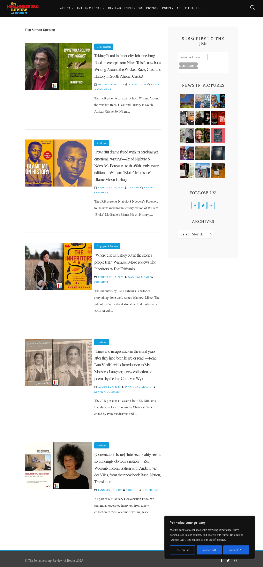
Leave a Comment (107, 391)
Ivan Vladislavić (138, 386)
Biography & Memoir (107, 246)
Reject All (209, 550)
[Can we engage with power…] (202, 118)
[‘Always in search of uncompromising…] (187, 118)
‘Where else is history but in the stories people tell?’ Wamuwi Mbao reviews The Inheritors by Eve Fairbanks (125, 262)
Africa (65, 8)
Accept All (236, 550)
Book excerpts (104, 46)
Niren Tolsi (137, 84)
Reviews (114, 8)
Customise (182, 550)
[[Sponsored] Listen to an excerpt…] (218, 101)
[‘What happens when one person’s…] (202, 135)
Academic (101, 143)
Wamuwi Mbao (138, 277)
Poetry (167, 8)
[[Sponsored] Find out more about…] (218, 135)
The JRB (133, 187)
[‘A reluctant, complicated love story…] (202, 101)
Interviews (133, 8)
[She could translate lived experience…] (187, 153)
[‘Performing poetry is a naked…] (187, 135)
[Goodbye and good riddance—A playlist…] (218, 170)
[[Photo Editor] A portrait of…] (202, 170)
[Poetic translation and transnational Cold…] (218, 153)
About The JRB (188, 8)
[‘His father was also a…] (187, 170)
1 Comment (151, 489)
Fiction (152, 8)
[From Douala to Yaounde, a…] (202, 153)
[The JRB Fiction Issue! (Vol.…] (187, 101)
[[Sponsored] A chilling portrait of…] (218, 118)
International (89, 8)
